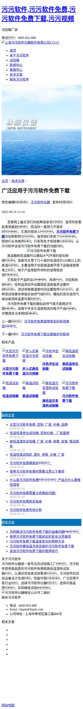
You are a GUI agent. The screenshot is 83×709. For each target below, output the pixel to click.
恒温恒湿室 (44, 684)
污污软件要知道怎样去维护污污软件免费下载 (42, 546)
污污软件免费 (26, 679)
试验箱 (14, 60)
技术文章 (16, 74)
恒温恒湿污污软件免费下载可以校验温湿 (39, 639)
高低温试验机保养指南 (26, 634)
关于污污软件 (19, 55)
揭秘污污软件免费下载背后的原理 (34, 644)
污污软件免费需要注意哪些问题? (33, 493)
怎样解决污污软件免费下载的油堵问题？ (45, 532)
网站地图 (23, 697)
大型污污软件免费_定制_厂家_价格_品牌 (39, 424)
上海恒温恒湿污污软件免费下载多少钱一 (39, 654)
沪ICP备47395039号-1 (65, 697)
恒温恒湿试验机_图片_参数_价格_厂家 (37, 454)
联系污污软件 (19, 79)
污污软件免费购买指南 (26, 501)
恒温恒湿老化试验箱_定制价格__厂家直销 (39, 433)
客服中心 (16, 70)
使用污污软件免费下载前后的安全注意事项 (40, 536)
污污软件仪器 (40, 202)
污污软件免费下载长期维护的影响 (45, 334)
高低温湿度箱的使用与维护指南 (32, 630)
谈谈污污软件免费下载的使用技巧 (34, 551)
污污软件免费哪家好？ (31, 463)
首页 (13, 50)
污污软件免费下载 (51, 679)
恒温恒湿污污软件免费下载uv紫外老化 (37, 649)
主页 (5, 181)
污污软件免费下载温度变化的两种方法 (37, 541)
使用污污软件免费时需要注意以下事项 (37, 471)
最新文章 (8, 415)
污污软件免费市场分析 (26, 510)
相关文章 (8, 522)
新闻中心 (16, 65)
